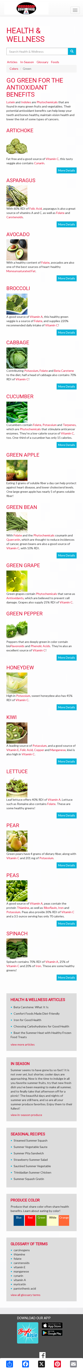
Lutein (10, 102)
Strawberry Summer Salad (31, 1159)
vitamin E (20, 1267)
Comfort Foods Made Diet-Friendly (37, 1013)
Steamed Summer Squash (30, 1140)
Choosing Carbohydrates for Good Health (41, 1026)
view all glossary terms (25, 1295)
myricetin (20, 1284)
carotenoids (22, 1263)
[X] (41, 1364)
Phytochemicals (47, 102)
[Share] (9, 1364)
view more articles (23, 1044)
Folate (60, 213)
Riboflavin (50, 907)
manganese (21, 1271)
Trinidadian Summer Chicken (32, 1172)
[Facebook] (25, 1364)
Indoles (26, 102)
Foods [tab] (55, 62)
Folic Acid (35, 208)
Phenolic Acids (40, 646)
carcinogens (22, 1250)
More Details (66, 170)
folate (17, 1258)
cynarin (18, 1275)
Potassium (31, 370)
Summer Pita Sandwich (29, 1153)
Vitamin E (12, 750)
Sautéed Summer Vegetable (32, 1166)
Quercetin (13, 539)
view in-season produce (26, 1115)
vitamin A (20, 1280)
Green (41, 1217)
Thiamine (23, 907)
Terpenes (69, 425)
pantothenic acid (25, 1288)
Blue (18, 1217)
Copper (39, 750)
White (52, 1217)
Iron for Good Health (27, 1020)
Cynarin (39, 163)
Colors (14, 68)
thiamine (19, 1254)
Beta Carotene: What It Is (31, 1007)
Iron (61, 907)
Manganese (58, 750)
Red (30, 1217)
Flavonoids (17, 646)
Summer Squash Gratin (29, 1179)
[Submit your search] (72, 51)
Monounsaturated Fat (21, 271)
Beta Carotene (64, 370)
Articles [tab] (12, 62)
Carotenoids (14, 217)
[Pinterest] (57, 1364)
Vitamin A (36, 316)
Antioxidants (15, 598)
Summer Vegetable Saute (30, 1147)
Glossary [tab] (42, 62)
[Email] (73, 1364)
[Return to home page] (41, 8)
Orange (64, 1217)
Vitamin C (52, 159)
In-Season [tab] (27, 62)
